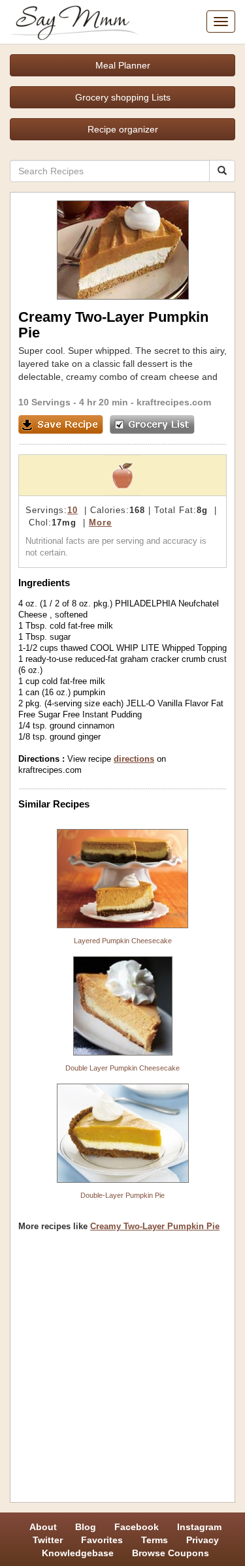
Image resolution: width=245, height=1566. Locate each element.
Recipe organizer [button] (123, 129)
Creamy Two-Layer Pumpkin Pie (155, 1226)
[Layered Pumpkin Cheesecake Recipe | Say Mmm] (122, 878)
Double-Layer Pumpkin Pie (122, 1195)
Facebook (136, 1527)
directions (134, 759)
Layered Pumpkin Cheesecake (123, 941)
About (43, 1527)
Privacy (202, 1540)
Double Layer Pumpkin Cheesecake (122, 1068)
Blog (85, 1527)
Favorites (102, 1540)
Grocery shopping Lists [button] (123, 97)
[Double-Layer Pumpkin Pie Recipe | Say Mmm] (122, 1133)
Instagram (199, 1527)
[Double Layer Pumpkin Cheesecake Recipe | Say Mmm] (122, 1006)
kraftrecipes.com (174, 402)
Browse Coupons (170, 1553)
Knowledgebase (78, 1553)
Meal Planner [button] (122, 65)
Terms (154, 1540)
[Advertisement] (122, 1371)
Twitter (48, 1540)
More (100, 522)
